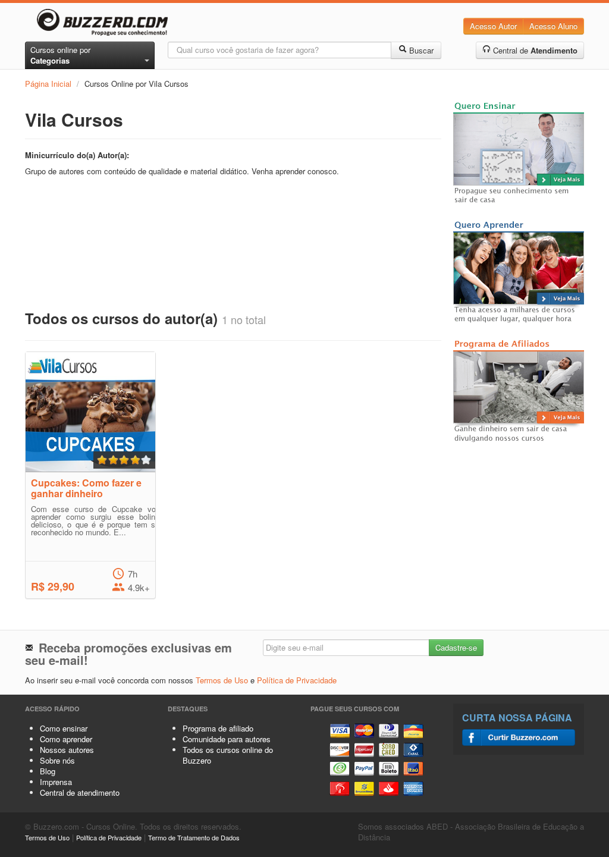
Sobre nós (57, 760)
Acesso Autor (493, 26)
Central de (534, 50)
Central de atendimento (80, 792)
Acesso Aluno (553, 26)
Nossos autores (67, 749)
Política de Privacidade (297, 680)
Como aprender (66, 739)
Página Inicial (48, 83)
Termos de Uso (222, 680)
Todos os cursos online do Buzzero (228, 755)
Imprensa (56, 781)
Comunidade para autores (227, 739)
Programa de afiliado (218, 728)
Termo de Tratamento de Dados (194, 837)
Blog (47, 771)
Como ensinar (63, 728)
